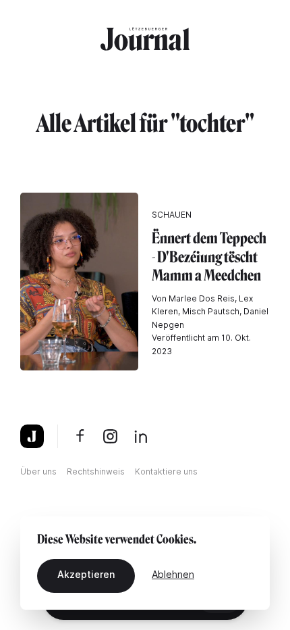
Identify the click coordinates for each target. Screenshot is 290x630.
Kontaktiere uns (166, 471)
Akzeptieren (86, 574)
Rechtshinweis (96, 471)
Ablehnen (173, 574)
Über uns (38, 471)
